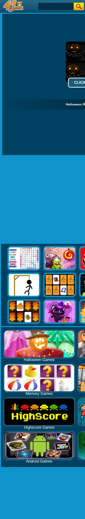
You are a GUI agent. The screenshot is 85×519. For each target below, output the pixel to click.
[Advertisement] (42, 199)
